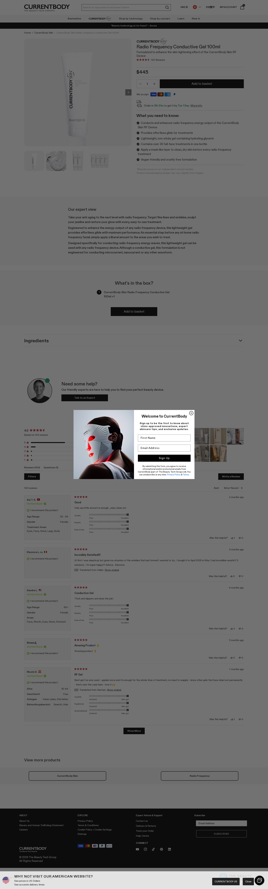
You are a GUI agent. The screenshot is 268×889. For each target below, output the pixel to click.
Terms (186, 474)
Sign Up (164, 458)
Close (248, 881)
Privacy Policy (174, 474)
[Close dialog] (191, 413)
